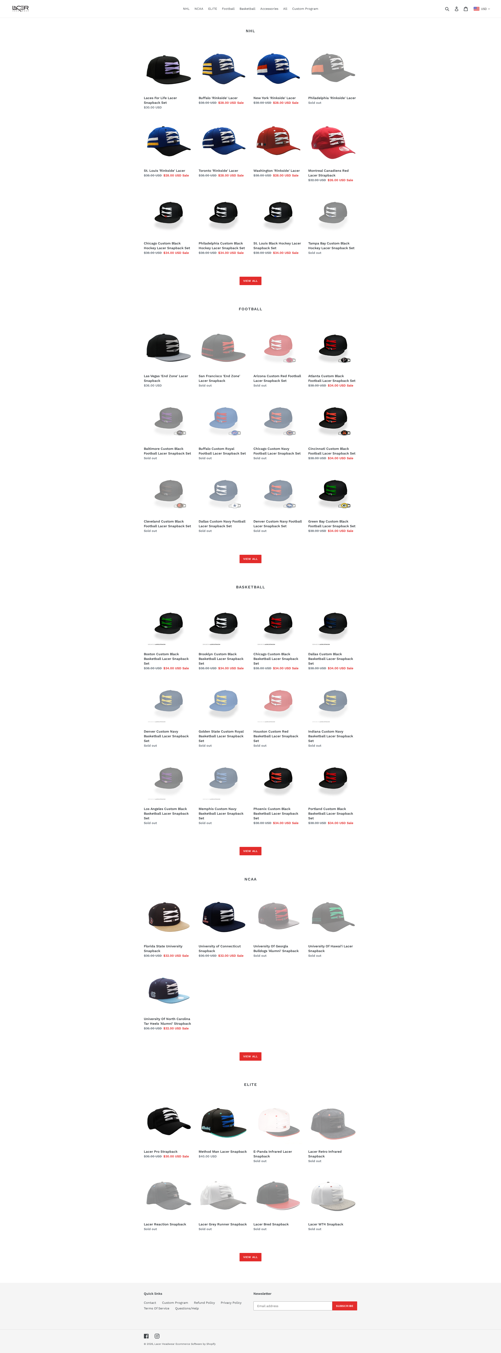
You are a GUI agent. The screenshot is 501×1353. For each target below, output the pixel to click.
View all (250, 280)
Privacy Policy (231, 1303)
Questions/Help (187, 1308)
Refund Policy (204, 1303)
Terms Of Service (156, 1308)
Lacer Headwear (164, 1343)
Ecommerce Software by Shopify (196, 1343)
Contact (150, 1303)
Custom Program (175, 1303)
